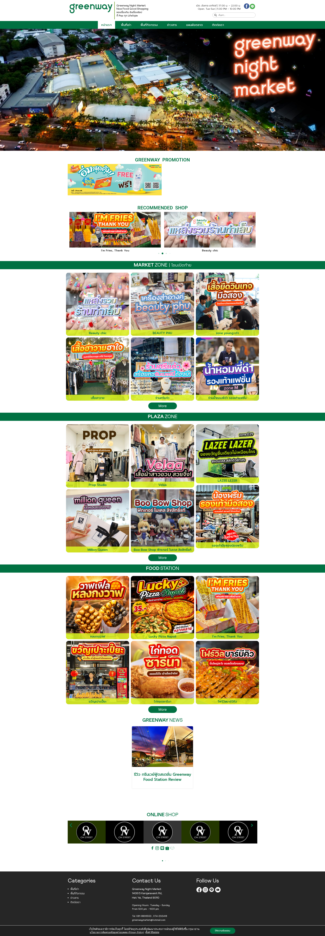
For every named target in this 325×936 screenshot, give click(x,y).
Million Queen (98, 549)
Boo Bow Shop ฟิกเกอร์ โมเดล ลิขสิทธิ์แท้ (162, 549)
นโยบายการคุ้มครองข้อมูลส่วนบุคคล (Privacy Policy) (117, 932)
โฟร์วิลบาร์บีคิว (227, 701)
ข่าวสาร (172, 25)
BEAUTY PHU (162, 333)
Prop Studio (98, 484)
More (162, 406)
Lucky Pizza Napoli (162, 636)
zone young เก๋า (227, 333)
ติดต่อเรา (218, 25)
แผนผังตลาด (194, 25)
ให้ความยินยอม (222, 930)
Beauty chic (115, 251)
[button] (72, 240)
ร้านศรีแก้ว (162, 398)
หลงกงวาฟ (97, 636)
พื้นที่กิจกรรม (149, 25)
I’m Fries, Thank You (227, 636)
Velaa (162, 484)
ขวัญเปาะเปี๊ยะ (210, 251)
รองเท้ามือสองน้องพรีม (227, 545)
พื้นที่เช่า (126, 25)
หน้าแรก (106, 25)
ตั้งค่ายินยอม (152, 932)
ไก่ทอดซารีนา (162, 701)
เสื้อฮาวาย (97, 398)
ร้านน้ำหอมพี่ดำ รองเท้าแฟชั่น (227, 398)
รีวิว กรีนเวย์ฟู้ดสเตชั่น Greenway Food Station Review (162, 777)
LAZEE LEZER (227, 480)
